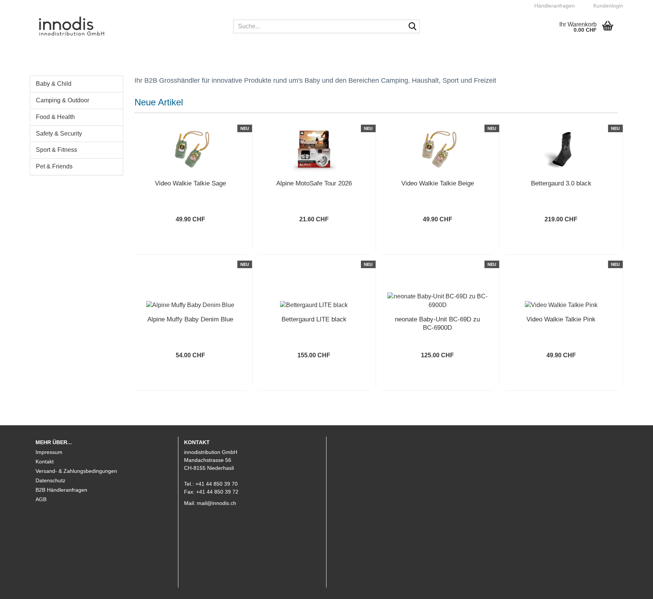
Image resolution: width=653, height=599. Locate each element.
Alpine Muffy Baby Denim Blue (190, 319)
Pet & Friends (54, 166)
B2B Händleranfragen (61, 490)
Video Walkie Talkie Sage (190, 183)
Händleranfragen (554, 6)
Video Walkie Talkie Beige (437, 183)
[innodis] (129, 26)
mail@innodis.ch (216, 503)
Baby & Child (53, 83)
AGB (41, 499)
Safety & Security (59, 133)
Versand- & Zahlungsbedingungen (76, 471)
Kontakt (45, 462)
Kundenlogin (606, 6)
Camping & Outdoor (62, 100)
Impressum (49, 452)
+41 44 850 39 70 (216, 484)
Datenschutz (50, 480)
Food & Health (55, 117)
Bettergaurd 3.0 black (561, 183)
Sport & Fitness (56, 150)
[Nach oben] (632, 588)
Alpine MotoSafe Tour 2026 (314, 183)
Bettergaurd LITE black (314, 319)
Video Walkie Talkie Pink (561, 319)
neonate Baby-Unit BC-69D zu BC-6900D (437, 323)
